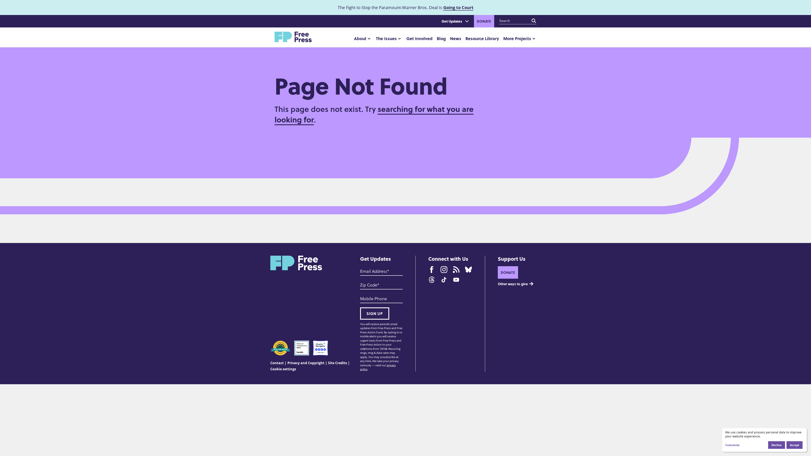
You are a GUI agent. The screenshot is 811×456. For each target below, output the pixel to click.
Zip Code (368, 285)
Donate (484, 21)
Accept (794, 445)
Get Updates (452, 21)
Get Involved (419, 38)
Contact (277, 363)
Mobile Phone (373, 299)
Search (533, 20)
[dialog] (764, 440)
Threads (431, 279)
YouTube (456, 279)
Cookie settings (283, 369)
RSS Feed (456, 269)
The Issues (386, 38)
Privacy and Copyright (305, 363)
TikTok (444, 279)
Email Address (373, 271)
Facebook (431, 269)
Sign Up (374, 313)
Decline (777, 445)
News (455, 38)
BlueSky (468, 269)
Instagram (444, 269)
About (360, 38)
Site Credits (337, 363)
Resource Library (482, 38)
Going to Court (458, 7)
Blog (441, 38)
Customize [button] (732, 445)
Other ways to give (513, 283)
